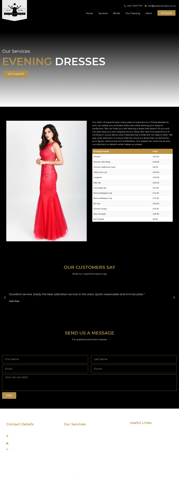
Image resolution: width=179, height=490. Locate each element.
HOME (133, 433)
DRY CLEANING (138, 446)
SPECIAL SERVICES (98, 452)
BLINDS (92, 461)
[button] (4, 297)
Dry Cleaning (133, 13)
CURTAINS (94, 456)
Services (103, 13)
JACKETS (68, 439)
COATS (67, 452)
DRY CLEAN (70, 456)
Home (89, 13)
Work (149, 13)
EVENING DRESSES (98, 435)
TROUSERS (70, 435)
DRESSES (69, 443)
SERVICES (135, 438)
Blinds (116, 13)
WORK (133, 451)
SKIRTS (67, 448)
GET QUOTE (136, 455)
